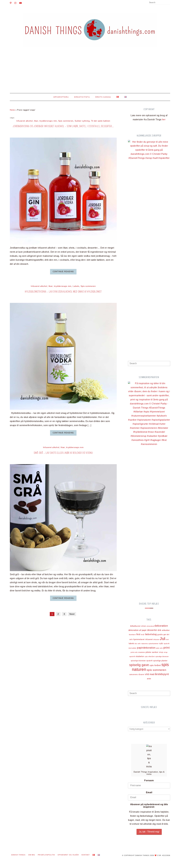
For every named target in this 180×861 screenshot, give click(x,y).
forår (142, 634)
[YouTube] (20, 3)
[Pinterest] (11, 3)
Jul (162, 638)
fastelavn (132, 634)
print (166, 647)
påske (148, 652)
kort (167, 639)
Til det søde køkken (100, 121)
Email (149, 792)
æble (149, 679)
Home (12, 110)
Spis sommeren (65, 121)
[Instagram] (15, 3)
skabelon (140, 656)
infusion (156, 639)
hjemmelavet (138, 639)
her (163, 119)
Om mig (31, 855)
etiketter (166, 630)
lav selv (138, 643)
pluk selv (159, 648)
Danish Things (18, 855)
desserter (152, 630)
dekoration (161, 625)
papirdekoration (146, 647)
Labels (76, 286)
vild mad (149, 674)
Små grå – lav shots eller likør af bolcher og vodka (63, 452)
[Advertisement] (90, 72)
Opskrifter (60, 97)
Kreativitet (81, 97)
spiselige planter (160, 661)
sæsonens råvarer (136, 674)
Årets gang (102, 97)
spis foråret (155, 665)
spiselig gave (139, 665)
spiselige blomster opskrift (141, 661)
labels (131, 643)
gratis (160, 634)
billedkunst (135, 626)
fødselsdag (151, 634)
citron (143, 626)
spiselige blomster (162, 656)
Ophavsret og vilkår (68, 855)
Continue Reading (63, 271)
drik (159, 630)
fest (138, 634)
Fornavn (149, 780)
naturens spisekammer (149, 643)
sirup (161, 652)
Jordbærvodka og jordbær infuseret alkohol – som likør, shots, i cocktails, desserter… (63, 126)
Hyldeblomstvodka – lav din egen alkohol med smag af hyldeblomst (63, 291)
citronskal (150, 626)
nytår (161, 643)
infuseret (149, 639)
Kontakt (86, 855)
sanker (155, 652)
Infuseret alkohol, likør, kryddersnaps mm (36, 121)
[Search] (169, 3)
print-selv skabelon (138, 652)
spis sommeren (156, 669)
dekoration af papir (137, 630)
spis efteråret (150, 656)
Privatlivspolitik (46, 855)
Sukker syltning (82, 121)
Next (71, 614)
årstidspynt (162, 674)
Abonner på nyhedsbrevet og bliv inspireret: (149, 805)
